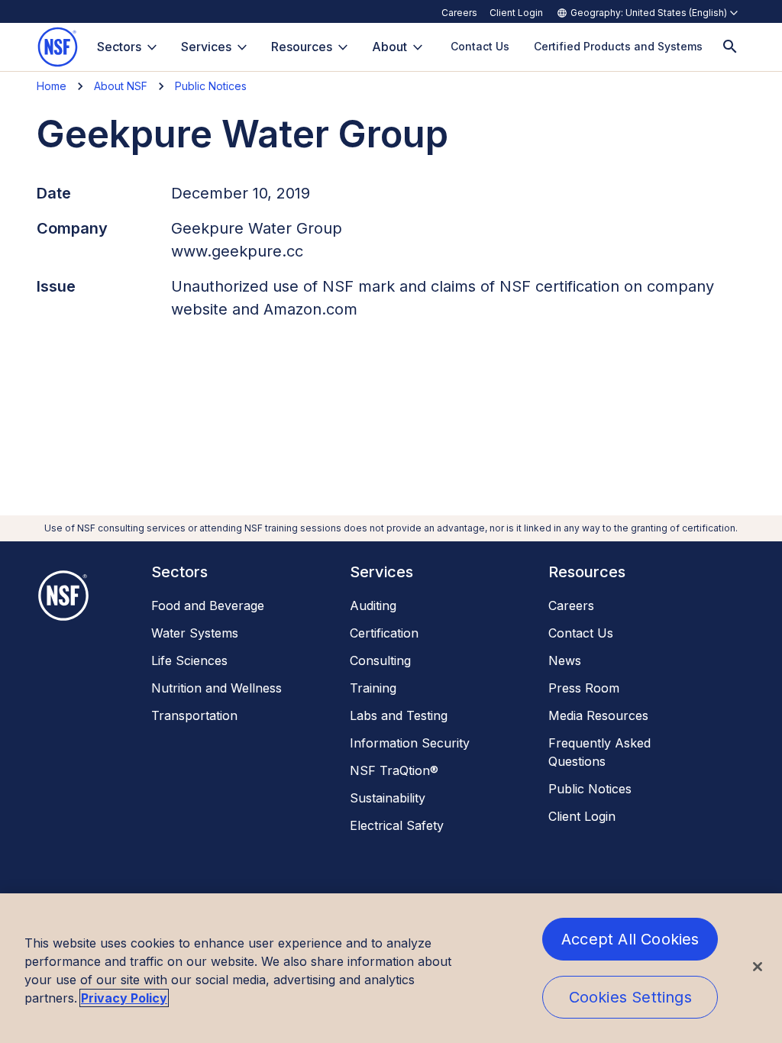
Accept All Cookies (630, 939)
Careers (459, 12)
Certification (384, 633)
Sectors (119, 46)
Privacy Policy (124, 998)
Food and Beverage (207, 605)
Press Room (583, 688)
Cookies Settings (630, 997)
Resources (301, 46)
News (564, 660)
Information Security (410, 743)
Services (206, 46)
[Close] (757, 966)
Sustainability (387, 798)
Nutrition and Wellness (216, 688)
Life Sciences (189, 660)
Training (373, 688)
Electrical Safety (397, 825)
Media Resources (598, 715)
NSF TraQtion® (394, 770)
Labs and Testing (399, 715)
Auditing (373, 605)
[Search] (730, 47)
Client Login (516, 12)
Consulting (380, 660)
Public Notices (211, 85)
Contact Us (580, 633)
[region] (391, 968)
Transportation (194, 715)
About (389, 46)
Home (51, 85)
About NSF (120, 85)
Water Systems (194, 633)
